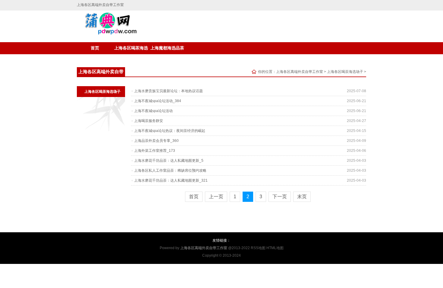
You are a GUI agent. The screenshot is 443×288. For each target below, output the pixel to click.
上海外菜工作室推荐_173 (154, 151)
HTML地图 (275, 248)
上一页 (216, 196)
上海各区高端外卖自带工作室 (299, 72)
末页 (302, 196)
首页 (95, 48)
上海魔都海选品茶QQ (167, 50)
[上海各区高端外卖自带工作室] (107, 33)
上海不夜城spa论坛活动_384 (157, 101)
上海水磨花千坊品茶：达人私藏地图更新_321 (171, 180)
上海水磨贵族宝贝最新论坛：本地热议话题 (168, 91)
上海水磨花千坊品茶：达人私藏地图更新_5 (168, 160)
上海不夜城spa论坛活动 (153, 111)
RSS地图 (258, 248)
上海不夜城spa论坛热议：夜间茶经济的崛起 (169, 131)
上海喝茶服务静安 (148, 121)
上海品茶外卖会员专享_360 (156, 141)
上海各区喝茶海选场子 (131, 50)
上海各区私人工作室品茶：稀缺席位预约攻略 (170, 170)
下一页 (279, 196)
